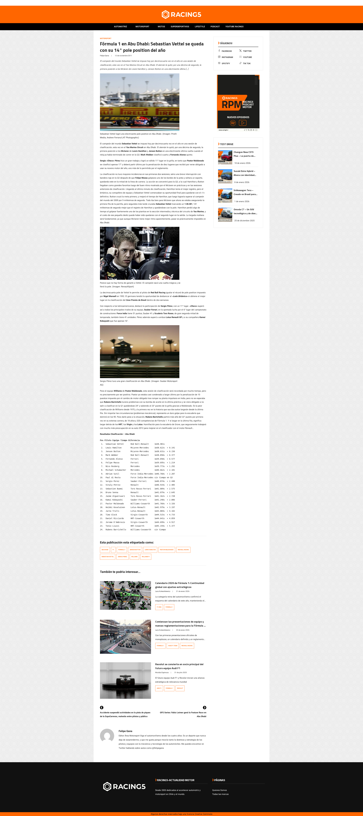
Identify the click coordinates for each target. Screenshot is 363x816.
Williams (134, 557)
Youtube (247, 57)
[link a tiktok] (263, 3)
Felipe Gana (104, 55)
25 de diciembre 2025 (244, 220)
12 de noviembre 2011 (123, 55)
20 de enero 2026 (182, 630)
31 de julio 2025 (180, 672)
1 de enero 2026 (241, 201)
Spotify (226, 63)
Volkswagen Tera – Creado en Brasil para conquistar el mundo (245, 192)
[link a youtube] (257, 3)
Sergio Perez (122, 557)
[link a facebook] (249, 3)
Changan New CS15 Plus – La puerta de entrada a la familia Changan (244, 154)
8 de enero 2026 (241, 182)
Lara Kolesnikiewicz (162, 591)
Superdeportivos (180, 26)
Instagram (227, 57)
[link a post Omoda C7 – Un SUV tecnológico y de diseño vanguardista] (225, 221)
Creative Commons (203, 814)
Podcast (215, 26)
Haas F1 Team (172, 646)
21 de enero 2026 (182, 591)
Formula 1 (121, 550)
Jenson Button (135, 550)
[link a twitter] (252, 3)
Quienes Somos (219, 790)
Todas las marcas (220, 794)
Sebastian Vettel (108, 557)
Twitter (247, 51)
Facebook (227, 51)
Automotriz (120, 26)
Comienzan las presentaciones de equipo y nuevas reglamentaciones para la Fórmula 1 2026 (180, 625)
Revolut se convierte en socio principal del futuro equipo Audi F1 (179, 666)
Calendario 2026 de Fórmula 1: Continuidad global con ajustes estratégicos (179, 585)
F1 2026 (159, 607)
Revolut (180, 688)
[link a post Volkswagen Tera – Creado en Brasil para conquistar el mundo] (225, 201)
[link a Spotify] (260, 3)
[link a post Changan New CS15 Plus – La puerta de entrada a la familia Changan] (225, 163)
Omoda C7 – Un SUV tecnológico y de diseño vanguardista (246, 211)
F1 (113, 550)
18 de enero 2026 (242, 163)
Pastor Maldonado (167, 550)
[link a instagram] (255, 3)
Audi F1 (159, 688)
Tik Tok (247, 63)
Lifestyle (200, 26)
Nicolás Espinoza (162, 672)
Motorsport (142, 26)
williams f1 (146, 557)
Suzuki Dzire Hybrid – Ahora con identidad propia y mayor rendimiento (244, 173)
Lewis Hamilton (150, 550)
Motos (161, 26)
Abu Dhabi (105, 550)
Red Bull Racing (183, 550)
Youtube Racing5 (234, 26)
